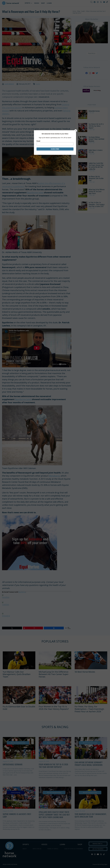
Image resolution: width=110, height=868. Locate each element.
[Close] (75, 130)
